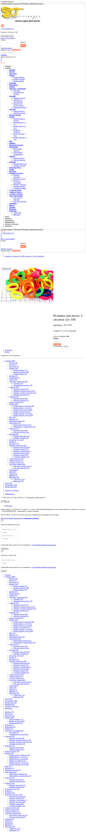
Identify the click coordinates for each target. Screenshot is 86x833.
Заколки (12, 109)
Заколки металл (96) (20, 398)
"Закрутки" (17, 213)
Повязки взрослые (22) (21, 436)
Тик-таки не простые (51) (22, 466)
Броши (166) (13, 368)
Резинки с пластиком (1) (22, 451)
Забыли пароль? (6, 48)
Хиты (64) (8, 483)
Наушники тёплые (16, 145)
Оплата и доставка (11, 224)
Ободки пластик (19, 160)
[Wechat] (5, 502)
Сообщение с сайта (7, 36)
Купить (4, 571)
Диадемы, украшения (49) (18, 381)
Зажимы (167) (14, 387)
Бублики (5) (13, 376)
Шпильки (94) (14, 477)
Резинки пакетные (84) (21, 447)
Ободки (12, 156)
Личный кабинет (7, 3)
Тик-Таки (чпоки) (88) (17, 464)
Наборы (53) (13, 419)
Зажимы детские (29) (20, 389)
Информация (9, 222)
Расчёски (12, 171)
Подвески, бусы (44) (16, 440)
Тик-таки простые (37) (21, 468)
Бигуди (12, 72)
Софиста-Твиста (15, 192)
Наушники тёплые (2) (17, 421)
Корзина (26, 3)
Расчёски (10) (14, 443)
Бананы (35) (13, 363)
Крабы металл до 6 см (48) (22, 410)
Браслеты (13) (14, 366)
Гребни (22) (13, 380)
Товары (7, 68)
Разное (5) (12, 442)
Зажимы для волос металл (18, 101)
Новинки (8, 218)
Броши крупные (19, 79)
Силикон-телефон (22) (21, 457)
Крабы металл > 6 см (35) (22, 408)
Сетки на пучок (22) (16, 459)
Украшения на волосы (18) (22, 385)
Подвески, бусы (15, 168)
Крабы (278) (13, 404)
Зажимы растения (19, 107)
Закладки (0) (17, 3)
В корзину (57, 344)
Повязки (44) (13, 434)
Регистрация (16, 50)
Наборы (12, 143)
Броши (12, 75)
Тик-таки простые (19, 201)
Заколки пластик (19, 113)
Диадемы (16, 90)
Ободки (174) (14, 428)
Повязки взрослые (20, 164)
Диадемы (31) (18, 383)
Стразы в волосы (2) (16, 462)
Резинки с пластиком (17, 182)
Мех (10, 141)
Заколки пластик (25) (21, 400)
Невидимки (13, 147)
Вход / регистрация (8, 38)
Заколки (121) (14, 396)
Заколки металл (19, 111)
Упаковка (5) (13, 470)
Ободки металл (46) (20, 430)
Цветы (11, 205)
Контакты (8, 226)
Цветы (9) (12, 472)
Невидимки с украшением (18, 153)
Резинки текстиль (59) (21, 453)
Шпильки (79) (18, 481)
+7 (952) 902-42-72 (7, 29)
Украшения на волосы (18, 93)
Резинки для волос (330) (18, 445)
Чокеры (12, 207)
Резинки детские (19, 179)
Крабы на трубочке (16, 131)
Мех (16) (12, 417)
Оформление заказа (36, 3)
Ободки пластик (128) (21, 432)
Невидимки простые (17, 150)
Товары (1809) (10, 361)
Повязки (12, 162)
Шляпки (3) (13, 475)
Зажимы (12, 96)
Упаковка (13, 203)
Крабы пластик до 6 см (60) (23, 415)
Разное (11, 169)
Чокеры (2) (13, 474)
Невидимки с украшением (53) (24, 427)
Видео (7, 352)
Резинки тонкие (19, 186)
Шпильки (13, 211)
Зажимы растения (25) (21, 395)
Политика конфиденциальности (12, 518)
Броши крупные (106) (21, 372)
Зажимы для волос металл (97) (24, 391)
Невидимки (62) (15, 423)
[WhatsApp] (8, 502)
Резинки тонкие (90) (20, 455)
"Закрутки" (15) (19, 479)
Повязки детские (19, 166)
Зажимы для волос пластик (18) (24, 393)
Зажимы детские (19, 98)
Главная (8, 66)
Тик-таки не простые (17, 198)
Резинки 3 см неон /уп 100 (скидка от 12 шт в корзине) (24, 256)
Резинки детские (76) (21, 449)
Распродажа (9, 220)
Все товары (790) (11, 485)
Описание (8, 350)
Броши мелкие (18, 81)
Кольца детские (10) (16, 402)
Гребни (12, 87)
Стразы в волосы (16, 194)
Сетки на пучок (15, 190)
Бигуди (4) (13, 365)
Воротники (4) (14, 378)
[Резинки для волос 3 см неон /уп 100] (27, 310)
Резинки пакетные (16, 176)
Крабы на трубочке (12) (21, 412)
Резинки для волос (16, 173)
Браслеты (13, 73)
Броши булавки (18, 77)
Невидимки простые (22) (22, 425)
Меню (3, 62)
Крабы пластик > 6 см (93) (22, 413)
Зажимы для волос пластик (18, 104)
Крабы (11, 117)
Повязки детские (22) (21, 438)
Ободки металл (18, 158)
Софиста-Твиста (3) (16, 460)
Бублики (12, 83)
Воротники (13, 85)
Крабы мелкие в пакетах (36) (23, 406)
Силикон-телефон (19, 188)
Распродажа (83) (11, 487)
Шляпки (12, 209)
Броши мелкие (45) (20, 374)
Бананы (12, 70)
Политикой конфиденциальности (44, 545)
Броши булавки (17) (20, 370)
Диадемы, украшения (17, 89)
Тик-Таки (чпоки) (16, 196)
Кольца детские (15, 115)
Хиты (7, 216)
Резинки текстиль (19, 184)
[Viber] (2, 502)
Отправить (5, 548)
